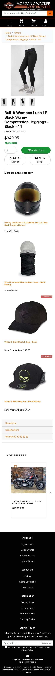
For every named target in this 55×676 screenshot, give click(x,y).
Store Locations (27, 581)
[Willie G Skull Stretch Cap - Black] (27, 317)
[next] (50, 492)
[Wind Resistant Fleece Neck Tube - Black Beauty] (27, 258)
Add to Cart (37, 150)
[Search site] (50, 13)
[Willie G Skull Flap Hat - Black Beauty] (27, 377)
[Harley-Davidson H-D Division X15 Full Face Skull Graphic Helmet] (27, 198)
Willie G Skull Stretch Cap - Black (20, 342)
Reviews (9, 436)
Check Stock (41, 160)
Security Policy (27, 619)
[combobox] (24, 13)
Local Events (27, 549)
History (27, 576)
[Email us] (27, 656)
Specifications (12, 430)
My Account (27, 544)
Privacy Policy (28, 608)
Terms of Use (27, 602)
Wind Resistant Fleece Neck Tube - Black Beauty (24, 283)
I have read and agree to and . (28, 648)
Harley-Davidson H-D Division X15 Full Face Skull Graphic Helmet (26, 223)
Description (10, 423)
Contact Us (27, 587)
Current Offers (27, 555)
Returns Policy (27, 613)
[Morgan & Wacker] (27, 5)
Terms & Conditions (37, 647)
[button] (14, 160)
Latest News (27, 561)
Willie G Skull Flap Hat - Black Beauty (22, 401)
